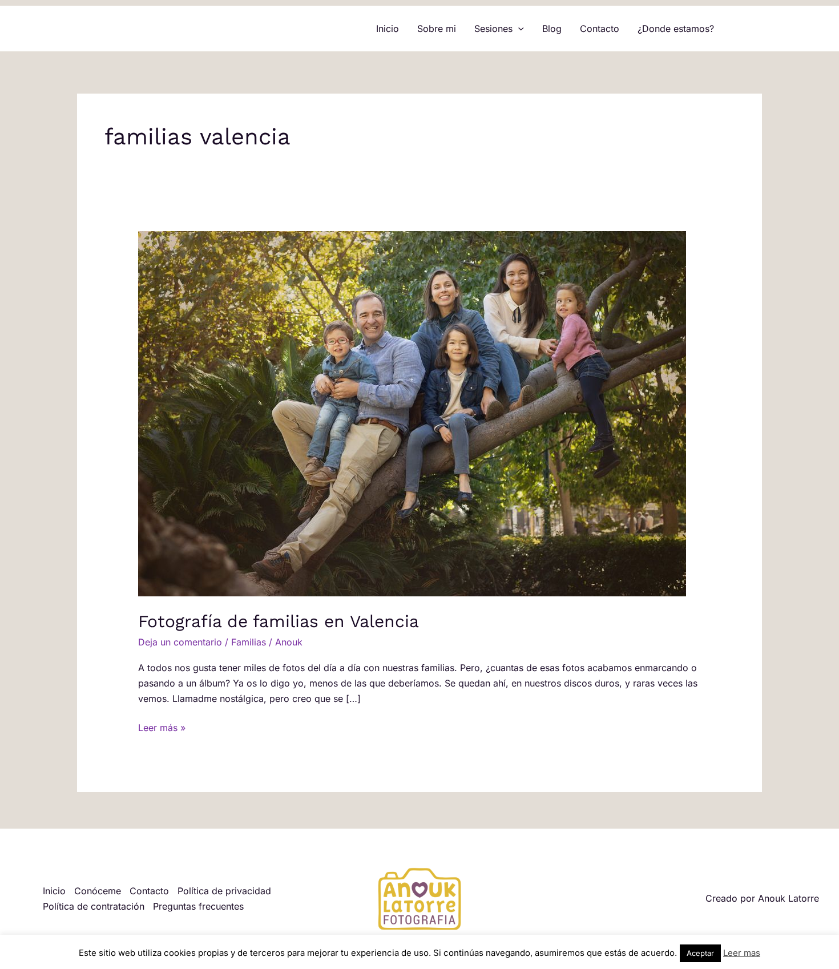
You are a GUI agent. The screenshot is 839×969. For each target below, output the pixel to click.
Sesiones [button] (493, 28)
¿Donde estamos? (676, 28)
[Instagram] (757, 29)
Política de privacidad (224, 891)
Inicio (387, 28)
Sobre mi (436, 28)
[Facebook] (740, 29)
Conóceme (97, 891)
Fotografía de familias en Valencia (278, 621)
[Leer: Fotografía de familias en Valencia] (412, 413)
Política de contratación (93, 906)
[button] (518, 28)
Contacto (599, 28)
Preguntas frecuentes (198, 906)
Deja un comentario (180, 642)
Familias (248, 642)
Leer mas (741, 952)
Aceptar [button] (700, 953)
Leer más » (161, 726)
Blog (552, 28)
